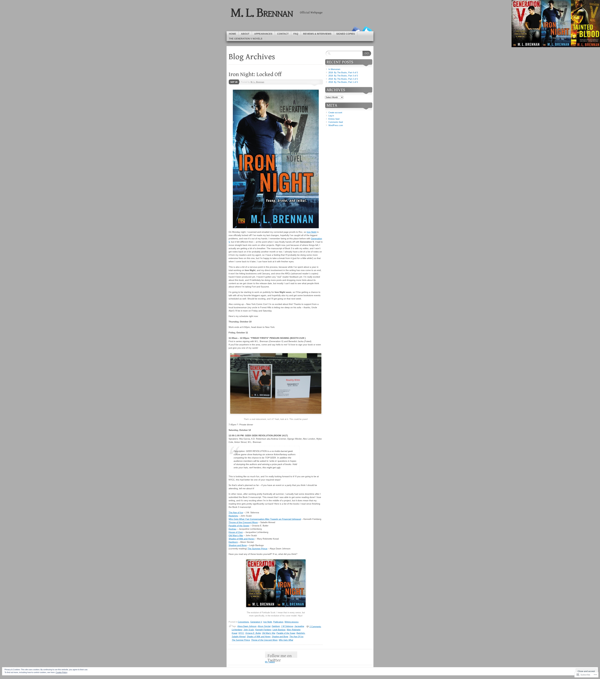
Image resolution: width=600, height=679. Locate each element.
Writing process (292, 622)
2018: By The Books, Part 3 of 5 (343, 76)
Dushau (232, 529)
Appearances (263, 33)
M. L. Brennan (257, 82)
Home (232, 33)
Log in (331, 115)
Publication (278, 622)
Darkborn (233, 542)
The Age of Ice (236, 512)
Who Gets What (286, 640)
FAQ (295, 33)
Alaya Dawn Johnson (246, 626)
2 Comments (315, 626)
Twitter (367, 30)
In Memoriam (334, 69)
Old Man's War (268, 633)
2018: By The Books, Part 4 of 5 (343, 72)
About (245, 33)
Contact (283, 33)
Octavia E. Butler (253, 633)
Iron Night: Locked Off (255, 74)
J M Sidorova (287, 626)
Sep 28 (233, 82)
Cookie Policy (61, 672)
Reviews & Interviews (317, 33)
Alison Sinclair (264, 626)
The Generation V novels (245, 38)
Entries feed (333, 119)
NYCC (241, 633)
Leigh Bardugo (278, 630)
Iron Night (311, 232)
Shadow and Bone (238, 545)
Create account (335, 112)
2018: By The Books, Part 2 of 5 (343, 79)
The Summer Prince (257, 548)
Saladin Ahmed (238, 636)
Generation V (256, 622)
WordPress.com (335, 125)
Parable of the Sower (239, 525)
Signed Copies (345, 33)
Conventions (243, 622)
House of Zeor (236, 532)
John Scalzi (248, 630)
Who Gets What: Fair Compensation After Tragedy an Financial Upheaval (265, 519)
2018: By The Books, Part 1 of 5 (343, 82)
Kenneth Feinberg (263, 630)
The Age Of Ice (296, 636)
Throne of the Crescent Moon (243, 522)
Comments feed (335, 122)
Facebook (356, 30)
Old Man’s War (236, 535)
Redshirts (233, 516)
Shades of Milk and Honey (242, 538)
